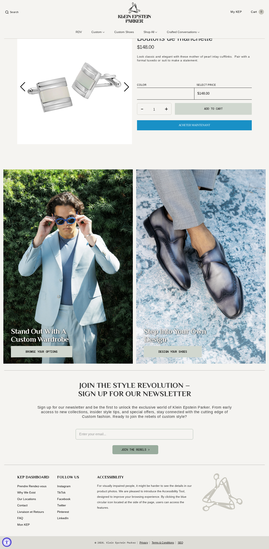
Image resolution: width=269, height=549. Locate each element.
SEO (180, 542)
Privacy (144, 542)
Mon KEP (23, 524)
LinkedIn (63, 518)
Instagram (64, 486)
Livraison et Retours (30, 511)
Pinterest (63, 511)
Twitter (61, 505)
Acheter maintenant (194, 125)
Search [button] (14, 12)
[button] (126, 86)
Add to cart (213, 109)
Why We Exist (26, 492)
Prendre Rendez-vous (31, 486)
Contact (22, 505)
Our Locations (26, 499)
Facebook (63, 499)
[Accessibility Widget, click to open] (7, 542)
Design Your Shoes (172, 352)
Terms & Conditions (163, 542)
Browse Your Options (42, 352)
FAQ (20, 518)
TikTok (61, 492)
